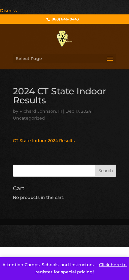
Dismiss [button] (8, 10)
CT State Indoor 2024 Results (44, 140)
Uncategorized (29, 118)
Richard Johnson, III (41, 111)
